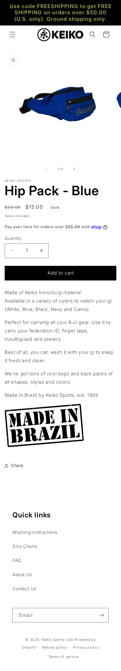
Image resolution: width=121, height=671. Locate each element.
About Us (22, 574)
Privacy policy (86, 647)
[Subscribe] (101, 615)
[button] (12, 34)
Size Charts (25, 546)
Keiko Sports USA (57, 639)
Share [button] (17, 465)
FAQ (16, 560)
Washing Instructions (34, 532)
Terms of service (63, 657)
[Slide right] (74, 169)
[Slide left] (47, 169)
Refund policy (54, 647)
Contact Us (24, 588)
